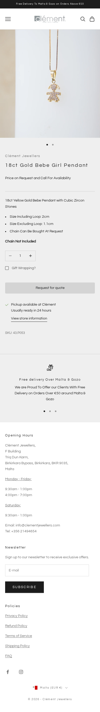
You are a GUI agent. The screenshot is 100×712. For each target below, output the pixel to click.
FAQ (8, 656)
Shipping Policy (17, 646)
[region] (50, 383)
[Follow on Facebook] (7, 671)
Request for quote (50, 288)
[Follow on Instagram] (21, 671)
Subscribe (24, 587)
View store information (29, 318)
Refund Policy (16, 626)
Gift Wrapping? (24, 268)
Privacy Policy (16, 616)
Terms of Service (18, 636)
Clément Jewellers (22, 156)
